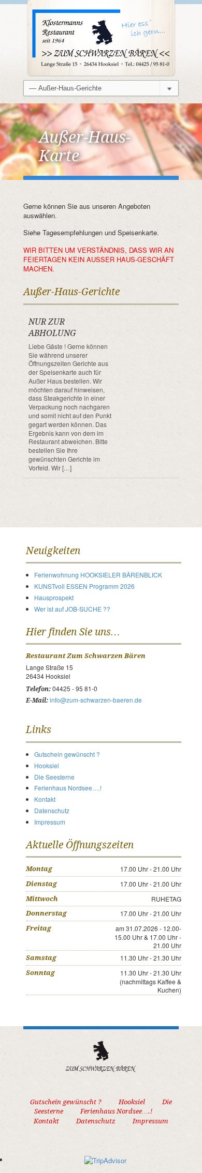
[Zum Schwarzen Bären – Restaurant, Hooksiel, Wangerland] (101, 37)
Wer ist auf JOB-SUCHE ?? (72, 608)
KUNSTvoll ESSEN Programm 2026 (84, 586)
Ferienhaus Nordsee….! (68, 787)
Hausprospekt (54, 597)
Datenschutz (51, 810)
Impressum (49, 821)
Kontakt (44, 799)
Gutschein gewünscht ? (67, 754)
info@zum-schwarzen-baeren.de (96, 699)
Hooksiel (46, 765)
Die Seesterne (54, 776)
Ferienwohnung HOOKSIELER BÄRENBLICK (98, 574)
